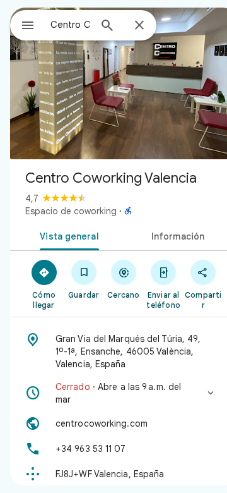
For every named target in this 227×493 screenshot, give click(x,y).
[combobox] (70, 24)
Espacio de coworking (71, 211)
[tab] (67, 235)
